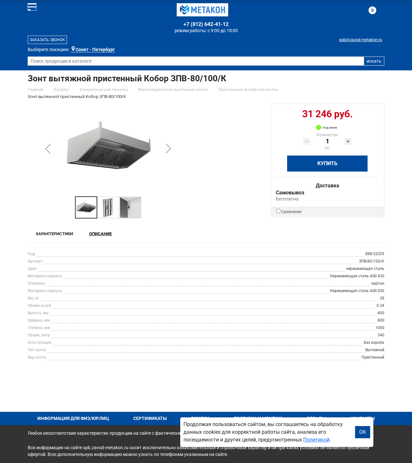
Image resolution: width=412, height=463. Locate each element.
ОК (362, 432)
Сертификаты (150, 418)
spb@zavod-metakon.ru (360, 39)
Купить (327, 163)
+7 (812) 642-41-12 (206, 24)
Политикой (316, 440)
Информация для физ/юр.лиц (73, 418)
